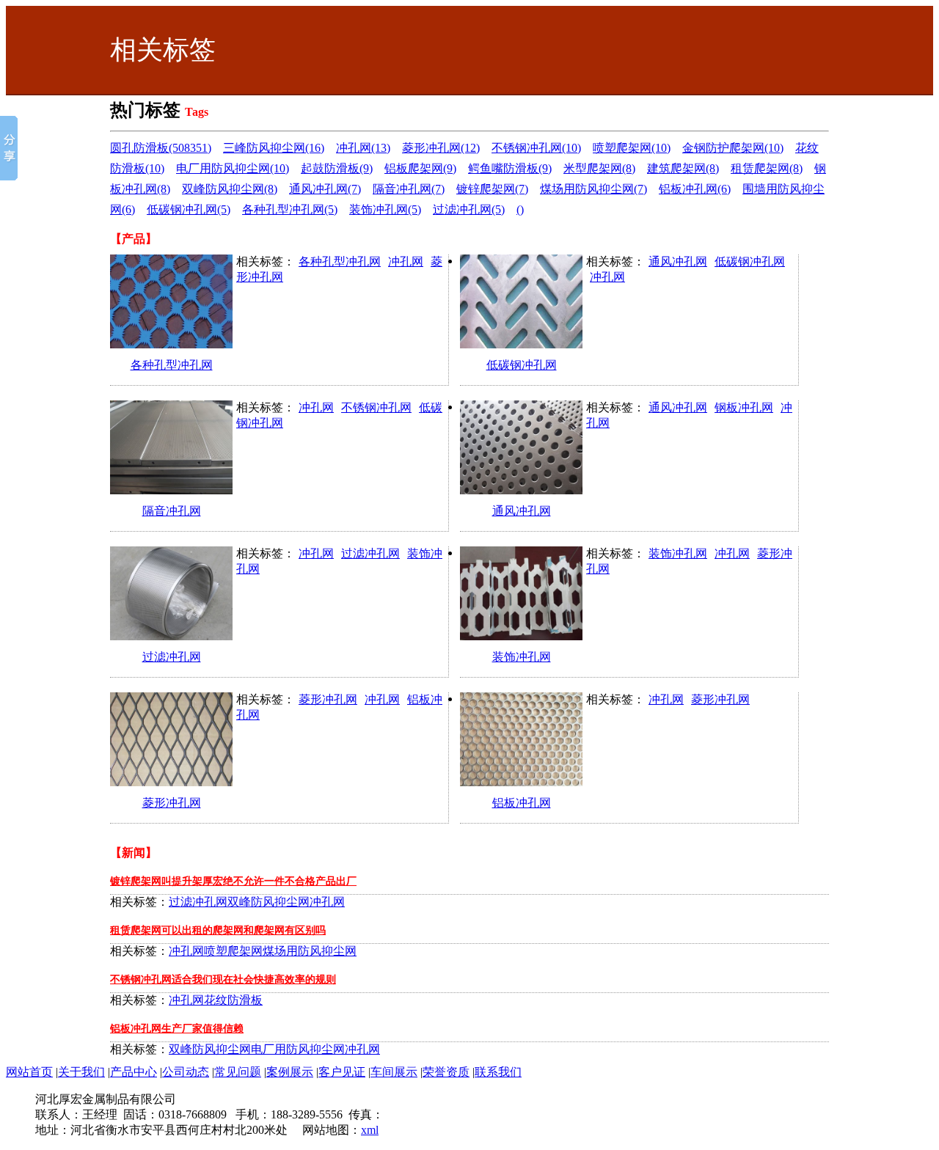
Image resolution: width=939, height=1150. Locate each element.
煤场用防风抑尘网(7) (593, 189)
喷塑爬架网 (233, 951)
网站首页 (29, 1072)
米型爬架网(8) (599, 168)
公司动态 (185, 1072)
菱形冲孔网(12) (441, 148)
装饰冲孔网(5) (385, 209)
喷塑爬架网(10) (632, 148)
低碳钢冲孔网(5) (188, 209)
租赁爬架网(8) (767, 168)
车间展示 (393, 1072)
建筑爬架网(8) (683, 168)
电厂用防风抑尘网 (298, 1049)
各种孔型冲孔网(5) (289, 209)
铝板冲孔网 (521, 802)
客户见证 (341, 1072)
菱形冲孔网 (171, 802)
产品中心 (133, 1072)
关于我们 (81, 1072)
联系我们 (498, 1072)
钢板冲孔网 (744, 407)
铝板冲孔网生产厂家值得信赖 (177, 1028)
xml (370, 1130)
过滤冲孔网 (171, 657)
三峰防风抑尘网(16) (273, 148)
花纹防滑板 (233, 1000)
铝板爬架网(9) (420, 168)
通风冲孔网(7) (325, 189)
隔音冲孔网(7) (409, 189)
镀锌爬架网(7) (492, 189)
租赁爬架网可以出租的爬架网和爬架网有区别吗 (218, 930)
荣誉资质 (446, 1072)
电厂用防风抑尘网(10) (232, 168)
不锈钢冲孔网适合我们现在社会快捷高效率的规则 (223, 979)
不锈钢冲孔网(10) (536, 148)
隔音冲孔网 (171, 511)
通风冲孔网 (677, 261)
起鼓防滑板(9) (337, 168)
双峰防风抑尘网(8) (229, 189)
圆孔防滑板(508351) (160, 148)
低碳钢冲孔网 (521, 365)
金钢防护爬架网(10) (732, 148)
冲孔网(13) (363, 148)
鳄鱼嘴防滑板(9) (510, 168)
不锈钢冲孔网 (376, 407)
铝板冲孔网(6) (695, 189)
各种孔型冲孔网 (172, 365)
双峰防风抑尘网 (268, 902)
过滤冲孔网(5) (469, 209)
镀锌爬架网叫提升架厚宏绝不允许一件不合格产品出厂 (233, 881)
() (520, 209)
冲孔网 (405, 261)
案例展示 (289, 1072)
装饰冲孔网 (521, 657)
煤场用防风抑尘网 (310, 951)
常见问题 (237, 1072)
